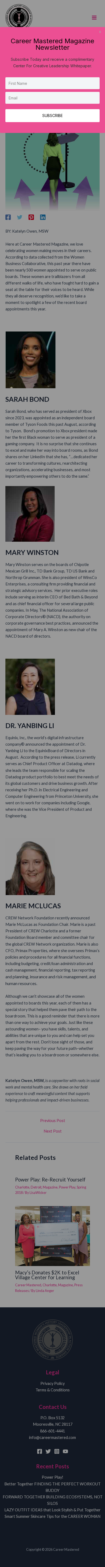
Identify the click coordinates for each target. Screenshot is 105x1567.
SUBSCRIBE (52, 115)
